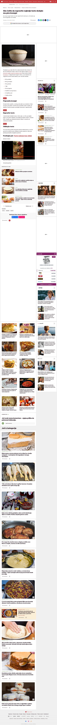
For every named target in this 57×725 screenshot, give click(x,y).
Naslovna (5, 7)
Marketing (43, 718)
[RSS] (31, 721)
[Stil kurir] (44, 716)
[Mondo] (10, 716)
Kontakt (24, 718)
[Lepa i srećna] (28, 716)
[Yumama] (23, 716)
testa (9, 70)
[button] (33, 20)
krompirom (5, 74)
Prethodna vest (8, 206)
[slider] (18, 156)
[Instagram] (28, 721)
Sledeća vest (28, 206)
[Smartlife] (40, 716)
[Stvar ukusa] (4, 1)
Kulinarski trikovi (17, 7)
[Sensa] (32, 716)
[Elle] (36, 716)
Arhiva (46, 718)
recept (12, 210)
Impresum (11, 718)
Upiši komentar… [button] (9, 423)
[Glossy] (47, 716)
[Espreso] (18, 716)
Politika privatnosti (37, 718)
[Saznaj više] (54, 183)
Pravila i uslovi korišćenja (18, 718)
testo (3, 210)
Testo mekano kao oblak (23, 136)
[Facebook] (26, 721)
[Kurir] (14, 716)
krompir (7, 210)
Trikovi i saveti (10, 7)
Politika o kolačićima (29, 718)
